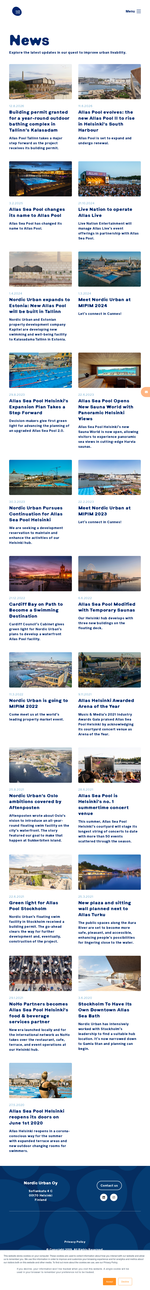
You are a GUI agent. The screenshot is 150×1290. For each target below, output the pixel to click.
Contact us (109, 1185)
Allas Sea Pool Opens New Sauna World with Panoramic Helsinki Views (106, 409)
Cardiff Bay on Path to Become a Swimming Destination (36, 610)
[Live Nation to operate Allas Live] (109, 179)
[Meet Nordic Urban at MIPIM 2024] (109, 269)
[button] (133, 11)
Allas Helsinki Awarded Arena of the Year (106, 703)
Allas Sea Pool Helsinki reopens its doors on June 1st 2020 (36, 1116)
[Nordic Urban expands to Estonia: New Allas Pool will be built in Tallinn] (40, 269)
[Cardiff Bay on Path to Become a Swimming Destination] (40, 573)
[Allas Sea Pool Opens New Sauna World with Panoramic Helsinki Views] (109, 370)
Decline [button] (125, 1281)
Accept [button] (109, 1281)
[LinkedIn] (103, 1197)
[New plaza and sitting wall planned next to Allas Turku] (109, 872)
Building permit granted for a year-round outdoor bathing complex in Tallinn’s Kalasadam (39, 121)
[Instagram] (113, 1197)
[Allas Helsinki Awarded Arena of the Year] (109, 670)
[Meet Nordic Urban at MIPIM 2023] (109, 477)
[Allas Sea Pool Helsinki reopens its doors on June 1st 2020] (40, 1080)
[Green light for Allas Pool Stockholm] (40, 872)
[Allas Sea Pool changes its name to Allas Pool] (40, 179)
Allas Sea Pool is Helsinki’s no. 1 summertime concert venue (103, 804)
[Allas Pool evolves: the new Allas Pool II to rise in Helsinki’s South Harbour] (109, 81)
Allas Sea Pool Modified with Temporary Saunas (107, 607)
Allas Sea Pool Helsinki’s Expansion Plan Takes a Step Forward (38, 406)
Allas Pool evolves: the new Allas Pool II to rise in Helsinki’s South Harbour (106, 121)
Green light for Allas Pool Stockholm (33, 905)
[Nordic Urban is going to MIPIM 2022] (40, 670)
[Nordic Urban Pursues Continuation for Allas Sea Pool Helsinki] (40, 477)
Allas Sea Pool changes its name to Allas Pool (37, 212)
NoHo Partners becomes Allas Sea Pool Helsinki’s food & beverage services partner (38, 1012)
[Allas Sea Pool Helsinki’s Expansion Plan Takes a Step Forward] (40, 370)
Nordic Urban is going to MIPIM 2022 (38, 703)
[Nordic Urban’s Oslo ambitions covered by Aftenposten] (40, 765)
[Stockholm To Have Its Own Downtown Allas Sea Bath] (109, 973)
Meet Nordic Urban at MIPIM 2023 (104, 510)
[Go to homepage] (17, 11)
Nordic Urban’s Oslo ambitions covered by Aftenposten (35, 801)
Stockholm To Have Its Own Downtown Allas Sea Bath (105, 1009)
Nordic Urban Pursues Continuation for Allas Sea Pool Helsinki (36, 513)
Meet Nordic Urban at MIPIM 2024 (104, 302)
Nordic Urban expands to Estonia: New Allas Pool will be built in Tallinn (39, 305)
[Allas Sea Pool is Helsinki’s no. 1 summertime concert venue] (109, 765)
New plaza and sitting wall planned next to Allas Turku (104, 908)
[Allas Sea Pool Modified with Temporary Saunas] (109, 573)
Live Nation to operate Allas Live (105, 212)
